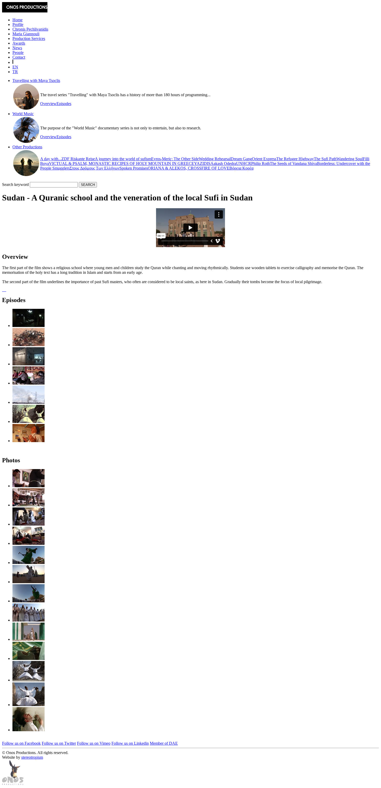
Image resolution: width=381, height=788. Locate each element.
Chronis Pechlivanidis (30, 29)
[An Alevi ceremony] (28, 383)
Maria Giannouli (25, 34)
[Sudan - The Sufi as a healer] (28, 325)
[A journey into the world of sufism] (28, 364)
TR (15, 71)
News (17, 48)
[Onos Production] (24, 11)
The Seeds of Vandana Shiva (293, 163)
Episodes (64, 103)
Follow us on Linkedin (130, 743)
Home (17, 20)
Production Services (28, 38)
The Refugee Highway (295, 159)
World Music (23, 113)
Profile (17, 24)
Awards (18, 43)
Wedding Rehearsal (215, 159)
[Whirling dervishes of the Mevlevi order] (28, 421)
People (18, 52)
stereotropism (32, 757)
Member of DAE (164, 743)
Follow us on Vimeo (93, 743)
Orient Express (264, 159)
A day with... (50, 159)
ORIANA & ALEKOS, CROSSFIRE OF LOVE (188, 168)
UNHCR (243, 163)
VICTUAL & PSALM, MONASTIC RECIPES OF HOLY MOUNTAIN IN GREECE (121, 163)
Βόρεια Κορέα (241, 168)
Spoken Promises (133, 168)
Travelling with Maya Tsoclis (36, 80)
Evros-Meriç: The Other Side (175, 159)
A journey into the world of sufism (123, 159)
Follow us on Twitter (59, 743)
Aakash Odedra (223, 163)
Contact (18, 57)
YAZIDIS (202, 163)
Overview (48, 103)
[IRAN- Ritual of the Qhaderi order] (28, 440)
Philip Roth (260, 163)
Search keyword (15, 184)
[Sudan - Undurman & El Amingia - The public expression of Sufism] (28, 345)
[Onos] (13, 783)
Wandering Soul (349, 159)
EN (15, 67)
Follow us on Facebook (21, 743)
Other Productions (27, 147)
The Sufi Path (325, 159)
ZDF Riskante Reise (78, 159)
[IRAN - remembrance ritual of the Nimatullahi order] (28, 402)
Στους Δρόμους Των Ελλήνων (94, 168)
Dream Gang (241, 159)
